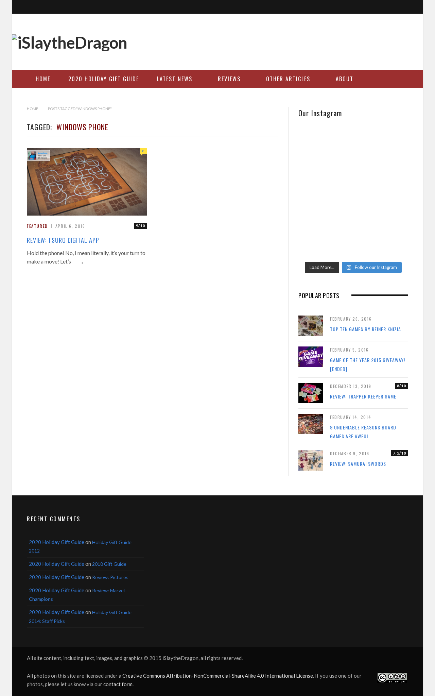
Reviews (229, 79)
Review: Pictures (110, 577)
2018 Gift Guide (109, 564)
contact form (118, 684)
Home (43, 79)
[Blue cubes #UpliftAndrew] (390, 238)
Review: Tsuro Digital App (63, 240)
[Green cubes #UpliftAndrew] (353, 238)
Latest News (174, 79)
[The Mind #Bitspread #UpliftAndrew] (353, 153)
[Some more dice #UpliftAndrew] (316, 198)
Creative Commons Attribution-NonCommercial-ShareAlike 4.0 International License (217, 676)
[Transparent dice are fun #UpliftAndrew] (390, 153)
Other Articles (288, 79)
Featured (37, 226)
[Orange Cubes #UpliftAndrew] (316, 243)
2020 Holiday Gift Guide (103, 79)
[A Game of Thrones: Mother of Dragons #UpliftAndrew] (316, 162)
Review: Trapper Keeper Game (363, 396)
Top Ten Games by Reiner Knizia (365, 329)
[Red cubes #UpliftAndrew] (353, 220)
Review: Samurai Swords (358, 463)
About (344, 79)
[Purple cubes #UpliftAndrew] (390, 220)
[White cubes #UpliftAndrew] (353, 193)
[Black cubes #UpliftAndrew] (390, 193)
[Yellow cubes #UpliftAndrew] (316, 220)
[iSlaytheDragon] (69, 42)
